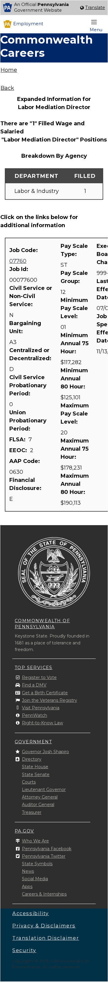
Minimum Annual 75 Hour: (74, 343)
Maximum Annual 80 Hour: (75, 484)
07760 (17, 261)
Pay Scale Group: (74, 277)
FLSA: (18, 439)
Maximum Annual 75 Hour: (75, 448)
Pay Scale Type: (74, 250)
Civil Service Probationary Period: (27, 385)
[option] (54, 7)
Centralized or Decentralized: (31, 354)
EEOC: (18, 450)
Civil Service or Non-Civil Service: (30, 296)
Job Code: (24, 250)
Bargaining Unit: (25, 327)
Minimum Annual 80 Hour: (74, 378)
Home (9, 70)
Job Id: (19, 269)
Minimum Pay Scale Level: (74, 308)
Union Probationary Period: (27, 420)
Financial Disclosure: (26, 484)
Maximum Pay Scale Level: (75, 413)
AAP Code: (25, 461)
